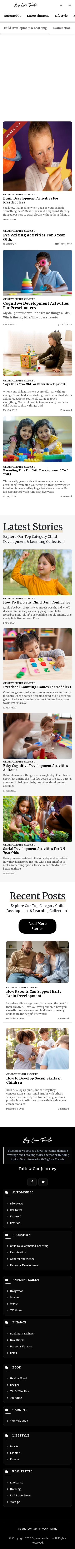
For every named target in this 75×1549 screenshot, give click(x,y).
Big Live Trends (26, 5)
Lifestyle (61, 16)
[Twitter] (43, 1182)
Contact (32, 1528)
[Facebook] (32, 1182)
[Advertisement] (37, 77)
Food (16, 1367)
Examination (62, 28)
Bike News (16, 1203)
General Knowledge (22, 1258)
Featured (15, 1216)
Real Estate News (20, 1495)
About (22, 1528)
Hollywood (17, 1291)
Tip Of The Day (19, 1391)
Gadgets (19, 1410)
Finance (19, 1322)
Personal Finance (21, 1346)
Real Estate (22, 1471)
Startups (15, 1502)
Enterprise (16, 1482)
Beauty (14, 1446)
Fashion (15, 1452)
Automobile (12, 16)
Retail (13, 1353)
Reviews (15, 1223)
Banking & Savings (22, 1333)
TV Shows (16, 1310)
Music (14, 1303)
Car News (16, 1210)
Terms (53, 1528)
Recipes (15, 1384)
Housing (15, 1489)
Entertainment (38, 16)
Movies (14, 1297)
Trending (16, 1397)
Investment (17, 1340)
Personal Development (24, 1265)
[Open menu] (69, 5)
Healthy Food (18, 1378)
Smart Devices (19, 1421)
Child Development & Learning (25, 28)
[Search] (61, 5)
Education (21, 1235)
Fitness (14, 1459)
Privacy (43, 1528)
